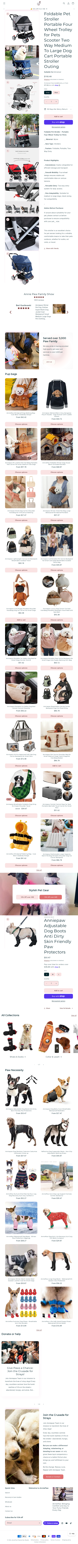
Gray (48, 92)
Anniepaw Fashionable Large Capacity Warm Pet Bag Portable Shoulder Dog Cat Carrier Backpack (57, 855)
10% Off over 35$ (27, 897)
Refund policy (35, 1540)
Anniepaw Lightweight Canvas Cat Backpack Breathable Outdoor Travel (21, 559)
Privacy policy (45, 1540)
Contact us (9, 1511)
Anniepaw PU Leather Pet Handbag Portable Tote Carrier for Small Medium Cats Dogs (21, 463)
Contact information (40, 1542)
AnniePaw (14, 1540)
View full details (65, 1008)
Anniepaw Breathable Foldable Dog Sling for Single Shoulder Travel (21, 805)
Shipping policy (66, 1540)
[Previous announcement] (4, 9)
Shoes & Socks (17, 1057)
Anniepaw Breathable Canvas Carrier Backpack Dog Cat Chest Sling (56, 707)
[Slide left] (34, 1064)
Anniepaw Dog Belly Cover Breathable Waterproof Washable (57, 1109)
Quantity (46, 97)
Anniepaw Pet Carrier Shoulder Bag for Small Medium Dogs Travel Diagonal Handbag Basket (57, 756)
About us (8, 1506)
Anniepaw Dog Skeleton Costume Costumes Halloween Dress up (21, 1152)
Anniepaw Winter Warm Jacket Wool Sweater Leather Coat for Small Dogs (21, 1279)
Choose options (21, 424)
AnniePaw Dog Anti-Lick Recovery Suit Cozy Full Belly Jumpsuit (57, 1237)
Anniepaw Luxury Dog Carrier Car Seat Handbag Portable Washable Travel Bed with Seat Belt (57, 610)
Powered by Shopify (23, 1540)
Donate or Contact (53, 1477)
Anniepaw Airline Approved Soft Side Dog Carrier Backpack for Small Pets (21, 755)
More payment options (58, 127)
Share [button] (48, 1008)
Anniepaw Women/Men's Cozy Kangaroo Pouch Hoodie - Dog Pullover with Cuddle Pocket (57, 414)
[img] (39, 297)
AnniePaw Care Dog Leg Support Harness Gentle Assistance (57, 1194)
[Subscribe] (39, 1523)
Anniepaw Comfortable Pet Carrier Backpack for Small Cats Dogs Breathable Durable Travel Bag (57, 560)
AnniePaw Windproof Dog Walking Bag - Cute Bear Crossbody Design (21, 413)
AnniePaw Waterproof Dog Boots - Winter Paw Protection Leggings (21, 1237)
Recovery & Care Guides (13, 1497)
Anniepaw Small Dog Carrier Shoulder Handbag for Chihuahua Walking (21, 511)
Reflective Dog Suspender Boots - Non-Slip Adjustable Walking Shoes (56, 1152)
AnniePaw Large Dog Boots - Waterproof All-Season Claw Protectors (57, 1279)
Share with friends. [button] (52, 248)
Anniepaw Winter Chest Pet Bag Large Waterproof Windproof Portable (57, 511)
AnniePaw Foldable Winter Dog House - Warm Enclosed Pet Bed (56, 463)
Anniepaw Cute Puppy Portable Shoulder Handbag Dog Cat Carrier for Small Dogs (21, 609)
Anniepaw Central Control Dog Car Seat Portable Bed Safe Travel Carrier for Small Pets (57, 805)
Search (7, 1493)
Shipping (47, 79)
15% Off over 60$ (50, 897)
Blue (56, 92)
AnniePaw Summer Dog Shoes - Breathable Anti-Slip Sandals (21, 1322)
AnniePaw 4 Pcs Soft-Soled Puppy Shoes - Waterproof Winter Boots (57, 1322)
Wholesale (8, 1502)
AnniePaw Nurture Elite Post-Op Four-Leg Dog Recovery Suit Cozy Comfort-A (21, 1194)
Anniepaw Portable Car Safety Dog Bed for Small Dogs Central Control (21, 659)
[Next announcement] (74, 9)
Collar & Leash (53, 1057)
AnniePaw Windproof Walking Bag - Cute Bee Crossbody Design (21, 854)
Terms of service (55, 1540)
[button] (4, 3)
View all (39, 870)
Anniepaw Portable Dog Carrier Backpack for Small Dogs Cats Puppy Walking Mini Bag (57, 659)
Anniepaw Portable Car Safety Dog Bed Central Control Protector (21, 707)
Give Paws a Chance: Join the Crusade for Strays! (20, 1371)
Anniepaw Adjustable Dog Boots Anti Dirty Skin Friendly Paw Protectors (21, 1109)
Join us (49, 362)
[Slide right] (43, 1064)
